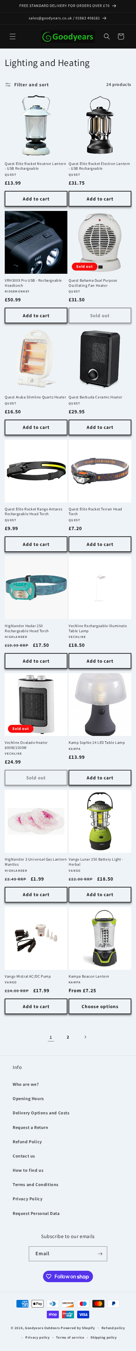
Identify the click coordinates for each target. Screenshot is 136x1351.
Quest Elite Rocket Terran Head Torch (95, 511)
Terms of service (70, 1337)
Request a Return (30, 1127)
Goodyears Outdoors (42, 1327)
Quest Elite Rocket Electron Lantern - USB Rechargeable (99, 166)
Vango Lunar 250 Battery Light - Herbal (96, 862)
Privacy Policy (27, 1199)
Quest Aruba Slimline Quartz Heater (35, 397)
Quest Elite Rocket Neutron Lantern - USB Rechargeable (35, 166)
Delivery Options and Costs (41, 1113)
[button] (13, 36)
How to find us (28, 1170)
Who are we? (26, 1084)
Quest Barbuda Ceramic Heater (95, 397)
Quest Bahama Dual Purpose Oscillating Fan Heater (93, 283)
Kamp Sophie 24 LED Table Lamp (97, 742)
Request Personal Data (36, 1213)
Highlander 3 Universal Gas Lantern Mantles (36, 862)
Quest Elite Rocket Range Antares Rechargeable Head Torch (33, 511)
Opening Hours (28, 1098)
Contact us (24, 1156)
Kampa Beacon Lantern (89, 976)
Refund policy (113, 1328)
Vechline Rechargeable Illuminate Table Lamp (98, 628)
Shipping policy (103, 1337)
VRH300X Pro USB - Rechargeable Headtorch (33, 283)
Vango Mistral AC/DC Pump (28, 976)
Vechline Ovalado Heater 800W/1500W (26, 745)
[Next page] (85, 1037)
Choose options (100, 1006)
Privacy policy (37, 1337)
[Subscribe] (100, 1253)
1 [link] (51, 1037)
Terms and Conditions (36, 1184)
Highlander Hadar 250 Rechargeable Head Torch (27, 628)
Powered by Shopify (78, 1327)
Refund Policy (27, 1141)
